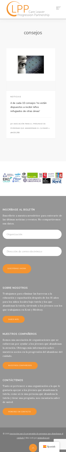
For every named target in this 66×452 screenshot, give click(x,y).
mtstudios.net (43, 438)
